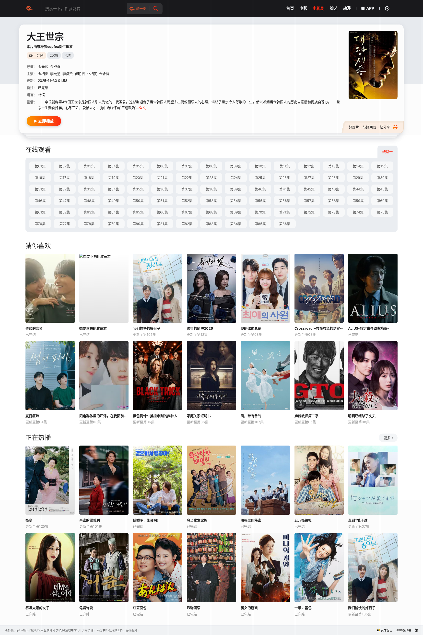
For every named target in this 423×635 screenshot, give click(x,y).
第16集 (40, 177)
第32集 (64, 189)
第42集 (309, 189)
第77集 (64, 224)
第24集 (235, 177)
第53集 (211, 201)
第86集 (284, 224)
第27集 (309, 177)
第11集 (285, 166)
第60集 (382, 201)
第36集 (162, 189)
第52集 (186, 201)
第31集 (40, 189)
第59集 (358, 201)
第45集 (382, 189)
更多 (387, 438)
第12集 (309, 166)
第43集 (333, 189)
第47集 (64, 201)
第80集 (138, 224)
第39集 (235, 189)
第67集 (186, 212)
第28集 (333, 177)
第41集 (284, 189)
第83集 (211, 224)
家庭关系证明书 (199, 416)
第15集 (382, 166)
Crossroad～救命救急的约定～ (318, 328)
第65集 (138, 212)
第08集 (211, 166)
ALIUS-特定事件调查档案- (368, 328)
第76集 (40, 224)
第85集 (260, 224)
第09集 (235, 166)
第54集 (235, 201)
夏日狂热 (32, 416)
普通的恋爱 (34, 328)
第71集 (284, 212)
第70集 (260, 212)
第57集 (309, 201)
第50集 (138, 201)
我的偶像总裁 (251, 328)
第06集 (162, 166)
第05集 (138, 166)
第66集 (162, 212)
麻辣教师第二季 (306, 416)
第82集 (186, 224)
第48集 (89, 201)
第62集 (64, 212)
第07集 (186, 166)
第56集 (284, 201)
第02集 (64, 166)
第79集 (113, 224)
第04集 (113, 166)
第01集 (40, 166)
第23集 (211, 177)
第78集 (88, 224)
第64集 (113, 212)
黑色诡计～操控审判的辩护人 (155, 416)
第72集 (309, 212)
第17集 (64, 177)
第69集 (235, 212)
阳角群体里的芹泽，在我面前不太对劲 (104, 416)
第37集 (186, 189)
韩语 (41, 95)
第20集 (137, 177)
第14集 (358, 166)
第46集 (40, 201)
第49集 (113, 201)
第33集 (89, 189)
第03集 (89, 166)
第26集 (284, 177)
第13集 (333, 166)
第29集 (358, 177)
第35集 (138, 189)
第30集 (382, 177)
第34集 (113, 189)
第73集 (333, 212)
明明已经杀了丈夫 (362, 416)
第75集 (382, 212)
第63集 (89, 212)
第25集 (260, 177)
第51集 (162, 201)
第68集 (211, 212)
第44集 (358, 189)
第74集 (358, 212)
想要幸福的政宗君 (93, 328)
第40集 (260, 189)
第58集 (333, 201)
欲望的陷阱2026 (200, 328)
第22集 (186, 177)
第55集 (260, 201)
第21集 (162, 177)
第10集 (260, 166)
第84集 (235, 224)
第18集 (89, 177)
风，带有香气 (251, 416)
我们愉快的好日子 (146, 328)
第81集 (162, 224)
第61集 (40, 212)
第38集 (211, 189)
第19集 (113, 177)
